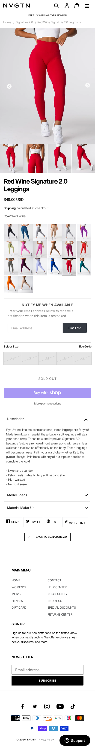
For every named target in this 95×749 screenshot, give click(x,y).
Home (7, 22)
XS (12, 358)
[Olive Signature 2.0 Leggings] (11, 249)
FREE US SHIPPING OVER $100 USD (47, 15)
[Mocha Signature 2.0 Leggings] (55, 249)
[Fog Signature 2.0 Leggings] (69, 232)
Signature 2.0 (24, 22)
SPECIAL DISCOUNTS (62, 607)
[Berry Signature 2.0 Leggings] (69, 249)
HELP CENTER (57, 587)
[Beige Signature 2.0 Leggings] (25, 284)
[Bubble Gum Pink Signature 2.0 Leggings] (25, 249)
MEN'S (16, 594)
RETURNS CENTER (60, 614)
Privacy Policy (46, 739)
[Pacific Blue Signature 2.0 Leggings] (25, 232)
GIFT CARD (19, 607)
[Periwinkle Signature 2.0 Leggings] (40, 266)
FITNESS (17, 601)
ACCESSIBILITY (58, 594)
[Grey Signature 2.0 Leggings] (40, 232)
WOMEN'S (18, 587)
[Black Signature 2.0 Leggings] (11, 232)
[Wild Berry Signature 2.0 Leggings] (40, 249)
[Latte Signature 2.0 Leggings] (55, 232)
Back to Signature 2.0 (51, 536)
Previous (9, 86)
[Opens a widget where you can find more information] (74, 741)
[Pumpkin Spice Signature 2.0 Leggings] (11, 284)
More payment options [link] (47, 403)
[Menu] (87, 5)
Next (87, 85)
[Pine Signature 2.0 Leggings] (84, 266)
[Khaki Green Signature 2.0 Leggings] (11, 266)
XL (82, 358)
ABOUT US (55, 601)
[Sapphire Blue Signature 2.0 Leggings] (55, 266)
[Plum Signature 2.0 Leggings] (25, 266)
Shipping (10, 208)
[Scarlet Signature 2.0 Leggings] (84, 249)
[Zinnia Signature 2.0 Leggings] (84, 232)
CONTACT (54, 580)
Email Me (74, 328)
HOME (16, 580)
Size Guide (85, 346)
